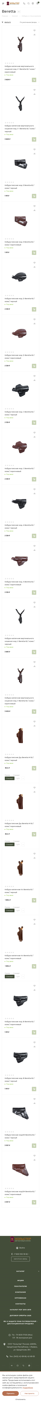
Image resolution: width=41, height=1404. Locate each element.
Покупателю (20, 1286)
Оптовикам (20, 1298)
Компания (20, 1292)
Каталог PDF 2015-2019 (20, 1310)
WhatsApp (29, 1365)
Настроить (29, 1393)
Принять (10, 1393)
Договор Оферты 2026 (20, 1315)
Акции (20, 1280)
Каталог (20, 1271)
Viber (23, 1365)
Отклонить (20, 1399)
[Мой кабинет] (33, 4)
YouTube (17, 1365)
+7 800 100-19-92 (21, 1254)
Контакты (20, 1304)
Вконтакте (11, 1365)
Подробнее (28, 1388)
